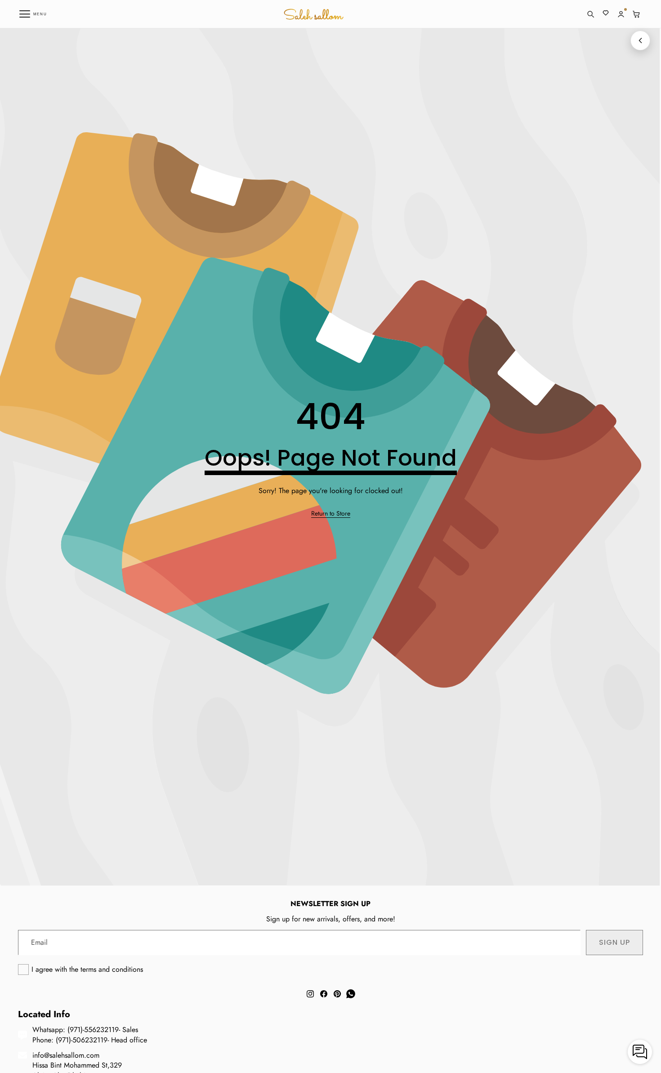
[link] (330, 513)
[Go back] (640, 40)
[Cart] (636, 14)
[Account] (621, 14)
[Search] (590, 14)
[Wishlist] (605, 14)
